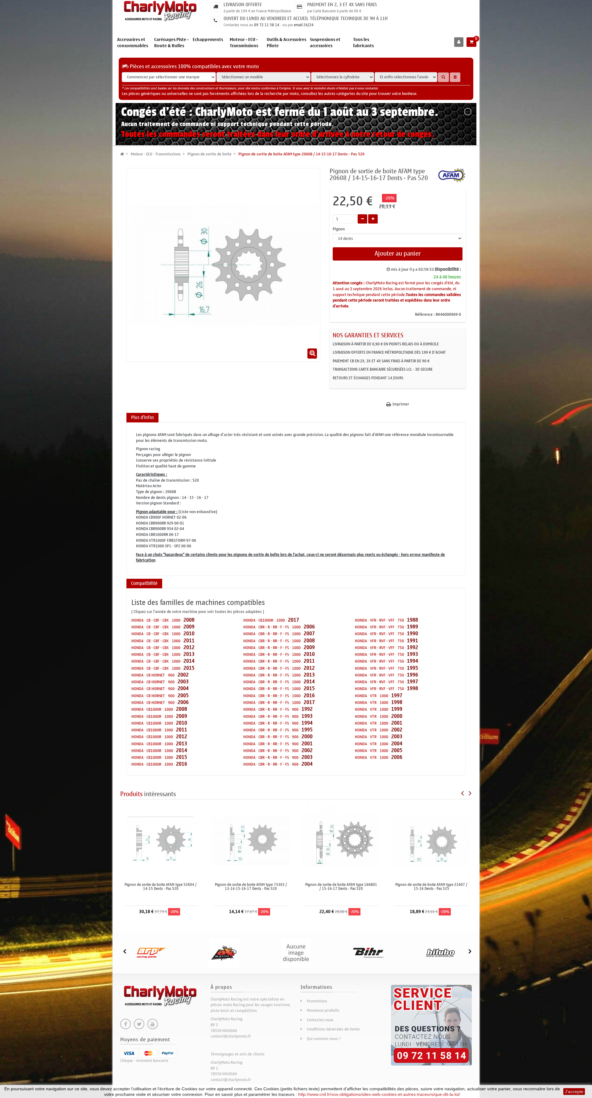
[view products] (152, 952)
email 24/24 (304, 25)
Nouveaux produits (323, 1010)
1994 (307, 723)
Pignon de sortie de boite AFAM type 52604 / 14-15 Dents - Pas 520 (161, 887)
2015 (189, 668)
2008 (189, 620)
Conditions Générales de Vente (333, 1029)
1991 (412, 640)
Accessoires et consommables (132, 43)
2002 (183, 675)
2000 (307, 736)
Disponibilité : (448, 269)
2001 (307, 743)
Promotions (317, 1001)
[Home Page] (122, 154)
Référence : (425, 315)
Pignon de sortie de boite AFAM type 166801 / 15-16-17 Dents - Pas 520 (341, 887)
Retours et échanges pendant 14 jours (368, 377)
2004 (183, 688)
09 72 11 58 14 (266, 25)
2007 (309, 633)
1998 (412, 688)
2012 (189, 647)
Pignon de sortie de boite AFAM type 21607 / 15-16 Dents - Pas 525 (431, 887)
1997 (412, 681)
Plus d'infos (142, 417)
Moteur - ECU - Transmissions (244, 43)
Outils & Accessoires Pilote (286, 43)
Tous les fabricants (363, 43)
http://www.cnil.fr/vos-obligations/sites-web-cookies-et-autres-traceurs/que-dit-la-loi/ (379, 1094)
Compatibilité (144, 583)
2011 (189, 640)
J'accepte (574, 1091)
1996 (412, 675)
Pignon (339, 229)
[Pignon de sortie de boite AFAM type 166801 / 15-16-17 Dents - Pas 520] (341, 840)
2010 (189, 633)
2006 (183, 702)
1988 (412, 620)
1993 (307, 716)
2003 (183, 681)
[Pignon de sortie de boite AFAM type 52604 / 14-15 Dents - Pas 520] (160, 840)
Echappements (208, 39)
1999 (396, 709)
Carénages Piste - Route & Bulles (171, 43)
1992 (307, 709)
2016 (181, 764)
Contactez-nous (320, 1019)
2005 (183, 695)
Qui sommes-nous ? (324, 1038)
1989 (412, 627)
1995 (307, 730)
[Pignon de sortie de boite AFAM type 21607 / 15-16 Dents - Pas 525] (431, 840)
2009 (189, 627)
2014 (189, 661)
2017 (293, 620)
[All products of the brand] (452, 174)
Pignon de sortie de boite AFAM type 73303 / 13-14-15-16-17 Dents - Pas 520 (251, 887)
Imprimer (401, 404)
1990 (412, 633)
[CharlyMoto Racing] (160, 11)
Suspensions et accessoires (325, 43)
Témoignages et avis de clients (238, 1054)
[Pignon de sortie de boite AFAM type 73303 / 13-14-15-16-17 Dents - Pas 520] (251, 840)
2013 (189, 654)
